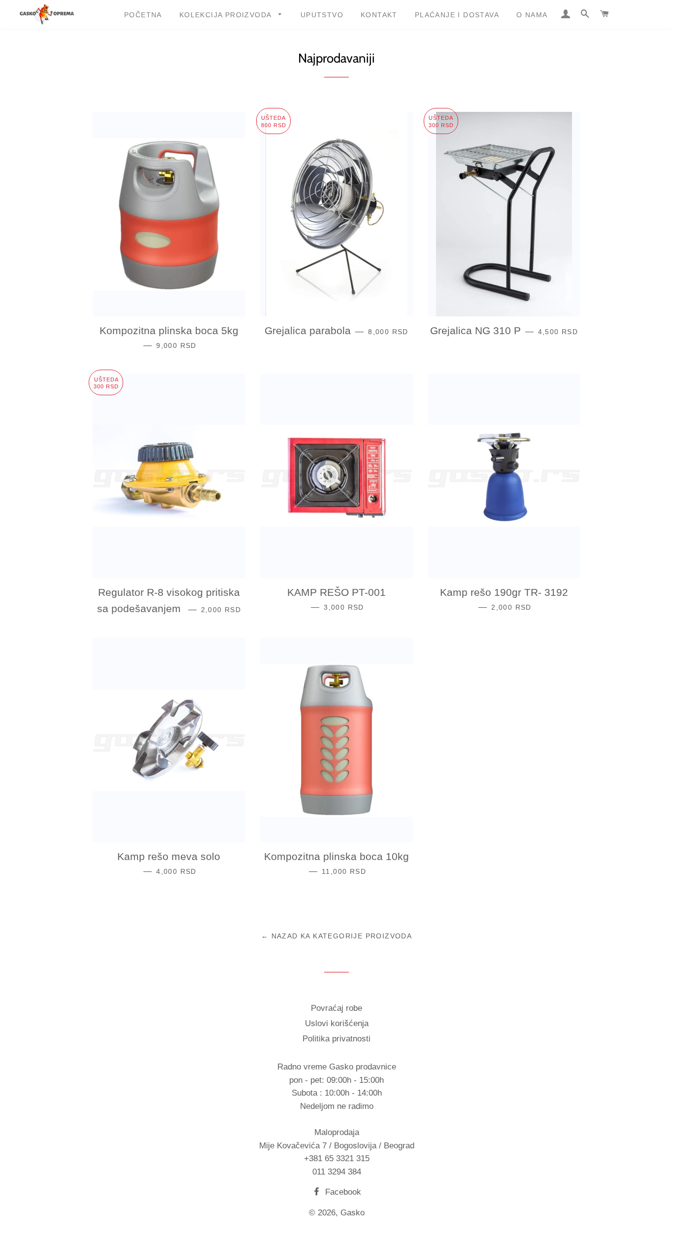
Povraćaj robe (336, 1008)
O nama (531, 15)
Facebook (342, 1192)
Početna (143, 15)
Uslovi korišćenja (337, 1023)
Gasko (352, 1212)
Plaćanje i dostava (457, 15)
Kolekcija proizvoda (226, 15)
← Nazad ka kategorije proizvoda (336, 936)
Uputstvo (322, 15)
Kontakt (379, 15)
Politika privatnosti (336, 1038)
